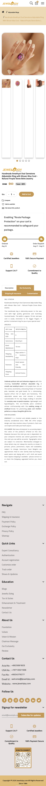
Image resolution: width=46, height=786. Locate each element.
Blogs (4, 588)
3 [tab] (23, 161)
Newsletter (7, 607)
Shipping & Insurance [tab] (13, 293)
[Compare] (7, 200)
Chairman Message (10, 641)
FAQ (3, 512)
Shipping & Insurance (11, 517)
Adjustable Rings (13, 12)
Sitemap (5, 535)
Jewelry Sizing (8, 593)
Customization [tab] (32, 293)
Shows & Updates (10, 574)
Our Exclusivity (8, 646)
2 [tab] (20, 161)
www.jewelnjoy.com (21, 683)
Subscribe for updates (31, 715)
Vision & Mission (9, 636)
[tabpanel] (6, 118)
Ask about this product (12, 208)
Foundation (7, 627)
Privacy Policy (8, 531)
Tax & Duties (7, 598)
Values (5, 632)
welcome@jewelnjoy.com (23, 679)
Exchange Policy (9, 526)
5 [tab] (29, 161)
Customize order (9, 564)
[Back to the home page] (3, 12)
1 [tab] (17, 161)
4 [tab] (26, 161)
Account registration (10, 560)
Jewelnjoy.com (22, 780)
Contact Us (7, 612)
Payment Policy (8, 521)
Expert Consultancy (10, 550)
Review (5, 650)
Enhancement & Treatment (14, 603)
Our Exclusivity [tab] (25, 288)
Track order (7, 569)
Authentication (8, 555)
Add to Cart (26, 194)
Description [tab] (9, 288)
